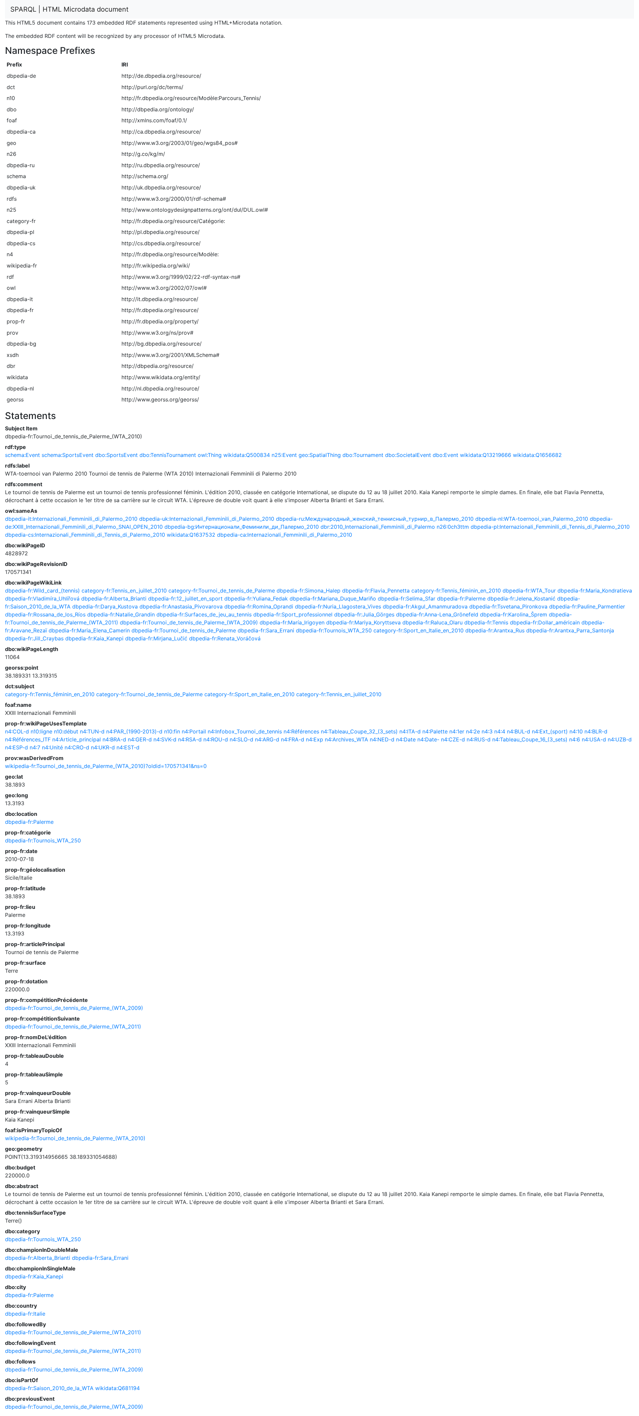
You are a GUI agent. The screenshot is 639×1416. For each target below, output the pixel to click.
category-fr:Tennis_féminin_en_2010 (456, 590)
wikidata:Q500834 (246, 455)
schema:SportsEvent (68, 455)
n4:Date (406, 739)
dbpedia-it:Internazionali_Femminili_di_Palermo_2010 (71, 518)
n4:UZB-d (620, 739)
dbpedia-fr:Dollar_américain (545, 622)
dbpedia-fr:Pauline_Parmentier (587, 606)
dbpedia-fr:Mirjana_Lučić (156, 638)
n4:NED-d (382, 739)
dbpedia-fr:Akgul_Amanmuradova (425, 606)
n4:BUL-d (518, 731)
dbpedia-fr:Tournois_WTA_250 (334, 630)
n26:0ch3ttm (453, 526)
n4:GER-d (140, 739)
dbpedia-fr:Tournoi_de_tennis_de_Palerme (183, 630)
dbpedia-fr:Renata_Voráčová (225, 638)
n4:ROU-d (215, 739)
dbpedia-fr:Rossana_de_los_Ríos (45, 614)
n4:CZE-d (453, 739)
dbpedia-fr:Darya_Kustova (105, 606)
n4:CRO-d (77, 747)
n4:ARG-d (267, 739)
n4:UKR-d (103, 747)
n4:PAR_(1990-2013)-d (134, 731)
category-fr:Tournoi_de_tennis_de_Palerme (221, 590)
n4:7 (35, 747)
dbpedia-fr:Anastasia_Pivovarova (181, 606)
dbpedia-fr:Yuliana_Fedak (256, 598)
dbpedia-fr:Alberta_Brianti (113, 598)
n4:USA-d (594, 739)
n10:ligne (41, 731)
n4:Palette (435, 731)
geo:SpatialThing (320, 455)
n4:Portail (194, 731)
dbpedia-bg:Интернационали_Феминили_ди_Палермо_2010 (241, 526)
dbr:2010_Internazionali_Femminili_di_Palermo (377, 526)
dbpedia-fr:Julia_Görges (364, 614)
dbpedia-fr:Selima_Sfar (406, 598)
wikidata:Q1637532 (191, 534)
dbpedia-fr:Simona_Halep (308, 590)
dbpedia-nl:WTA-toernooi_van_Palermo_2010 (531, 518)
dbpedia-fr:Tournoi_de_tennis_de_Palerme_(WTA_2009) (189, 622)
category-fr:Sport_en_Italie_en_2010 (418, 630)
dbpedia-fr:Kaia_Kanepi (94, 638)
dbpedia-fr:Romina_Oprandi (258, 606)
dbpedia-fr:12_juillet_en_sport (185, 598)
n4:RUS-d (479, 739)
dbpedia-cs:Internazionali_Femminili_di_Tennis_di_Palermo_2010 (85, 534)
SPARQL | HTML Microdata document (69, 9)
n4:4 (499, 731)
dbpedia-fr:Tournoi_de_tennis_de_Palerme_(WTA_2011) (73, 1026)
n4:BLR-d (595, 731)
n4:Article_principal (76, 739)
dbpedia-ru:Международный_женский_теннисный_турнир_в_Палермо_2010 (375, 518)
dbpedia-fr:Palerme (461, 598)
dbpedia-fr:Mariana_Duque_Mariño (333, 598)
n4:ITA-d (410, 731)
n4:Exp (314, 739)
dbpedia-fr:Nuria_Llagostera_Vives (338, 606)
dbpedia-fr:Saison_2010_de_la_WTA (49, 1388)
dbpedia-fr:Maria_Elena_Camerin (89, 630)
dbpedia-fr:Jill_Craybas (34, 638)
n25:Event (284, 455)
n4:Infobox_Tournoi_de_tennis (245, 731)
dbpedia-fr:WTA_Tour (529, 590)
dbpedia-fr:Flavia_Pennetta (376, 590)
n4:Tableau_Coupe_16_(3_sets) (529, 739)
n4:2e (473, 731)
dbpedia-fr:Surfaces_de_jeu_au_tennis (204, 614)
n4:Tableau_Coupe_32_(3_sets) (359, 731)
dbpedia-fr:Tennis (486, 622)
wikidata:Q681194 (117, 1388)
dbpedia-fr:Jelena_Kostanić (521, 598)
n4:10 (576, 731)
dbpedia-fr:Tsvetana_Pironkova (508, 606)
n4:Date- (428, 739)
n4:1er (456, 731)
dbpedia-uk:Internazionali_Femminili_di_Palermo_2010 (206, 518)
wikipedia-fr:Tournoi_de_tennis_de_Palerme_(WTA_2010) (75, 1138)
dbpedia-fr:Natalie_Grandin (121, 614)
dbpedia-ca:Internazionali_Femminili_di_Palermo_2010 (284, 534)
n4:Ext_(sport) (550, 731)
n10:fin (172, 731)
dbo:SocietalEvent (408, 455)
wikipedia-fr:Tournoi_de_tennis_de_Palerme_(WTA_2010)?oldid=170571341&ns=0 (106, 766)
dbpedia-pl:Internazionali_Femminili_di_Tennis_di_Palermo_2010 (550, 526)
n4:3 (487, 731)
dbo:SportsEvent (116, 455)
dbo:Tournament (362, 455)
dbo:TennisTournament (167, 455)
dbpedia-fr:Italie (25, 1313)
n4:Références (301, 731)
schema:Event (22, 455)
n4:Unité (52, 747)
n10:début (66, 731)
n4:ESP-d (16, 747)
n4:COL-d (17, 731)
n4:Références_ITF (28, 739)
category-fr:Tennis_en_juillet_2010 (124, 590)
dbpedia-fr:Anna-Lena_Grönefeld (437, 614)
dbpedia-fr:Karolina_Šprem (513, 614)
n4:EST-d (127, 747)
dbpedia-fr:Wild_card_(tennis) (42, 590)
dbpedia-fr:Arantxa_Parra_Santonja (570, 630)
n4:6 (574, 739)
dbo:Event (445, 455)
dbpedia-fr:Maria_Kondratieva (594, 590)
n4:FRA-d (292, 739)
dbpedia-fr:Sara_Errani (266, 630)
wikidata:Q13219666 (485, 455)
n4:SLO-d (241, 739)
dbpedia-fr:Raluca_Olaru (432, 622)
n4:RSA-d (190, 739)
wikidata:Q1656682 (537, 455)
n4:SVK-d (164, 739)
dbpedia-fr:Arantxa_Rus (495, 630)
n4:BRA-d (114, 739)
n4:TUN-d (92, 731)
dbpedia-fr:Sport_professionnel (292, 614)
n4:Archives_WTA (346, 739)
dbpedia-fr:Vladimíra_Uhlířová (42, 598)
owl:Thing (210, 455)
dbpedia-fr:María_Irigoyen (292, 622)
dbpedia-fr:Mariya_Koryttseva (363, 622)
